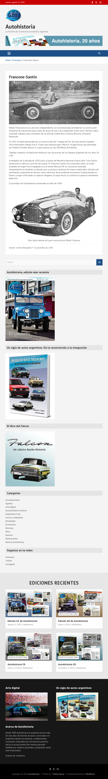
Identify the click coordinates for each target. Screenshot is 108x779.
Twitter (8, 560)
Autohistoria (20, 26)
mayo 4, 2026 (64, 624)
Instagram (10, 564)
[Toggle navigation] (9, 53)
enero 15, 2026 (14, 668)
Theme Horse (58, 774)
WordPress (90, 774)
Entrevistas (10, 524)
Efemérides (10, 521)
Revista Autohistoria (14, 542)
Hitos (7, 531)
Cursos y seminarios (14, 517)
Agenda (8, 503)
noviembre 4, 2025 (66, 668)
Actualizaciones (12, 500)
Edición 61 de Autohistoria (22, 621)
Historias (9, 528)
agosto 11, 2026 (15, 624)
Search (99, 262)
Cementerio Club (12, 514)
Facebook (9, 557)
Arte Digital (10, 507)
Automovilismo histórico (16, 510)
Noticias (9, 535)
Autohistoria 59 (16, 664)
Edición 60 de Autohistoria (73, 621)
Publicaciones (11, 538)
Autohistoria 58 (67, 664)
